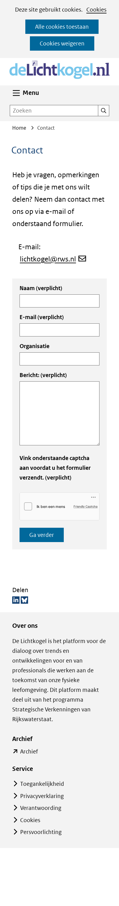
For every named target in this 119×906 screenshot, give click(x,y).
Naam (41, 288)
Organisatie (34, 346)
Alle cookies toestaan (62, 26)
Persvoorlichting (41, 832)
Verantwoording (40, 807)
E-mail (42, 317)
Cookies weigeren (62, 43)
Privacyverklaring (42, 796)
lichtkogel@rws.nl (48, 259)
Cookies (96, 9)
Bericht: (43, 375)
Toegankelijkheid (42, 783)
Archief (29, 752)
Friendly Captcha (86, 506)
